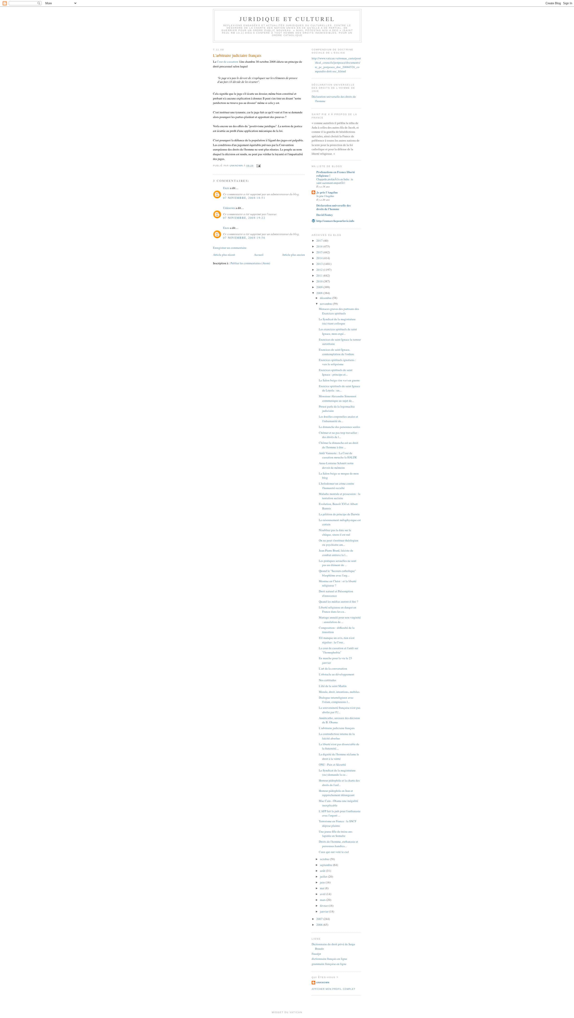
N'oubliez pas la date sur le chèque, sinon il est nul (335, 532)
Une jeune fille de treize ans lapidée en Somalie (335, 833)
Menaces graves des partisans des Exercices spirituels (339, 311)
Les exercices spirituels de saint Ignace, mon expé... (338, 331)
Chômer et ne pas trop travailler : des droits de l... (339, 435)
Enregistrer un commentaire (229, 248)
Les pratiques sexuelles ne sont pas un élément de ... (337, 563)
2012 (319, 270)
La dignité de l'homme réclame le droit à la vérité (339, 756)
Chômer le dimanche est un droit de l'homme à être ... (338, 445)
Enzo (226, 188)
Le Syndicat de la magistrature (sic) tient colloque (337, 321)
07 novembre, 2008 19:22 (244, 218)
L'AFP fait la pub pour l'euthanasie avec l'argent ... (340, 813)
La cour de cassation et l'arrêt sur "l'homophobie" (338, 650)
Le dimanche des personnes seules (339, 427)
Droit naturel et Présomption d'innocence (336, 593)
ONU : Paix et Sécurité (332, 764)
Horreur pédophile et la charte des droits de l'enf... (339, 782)
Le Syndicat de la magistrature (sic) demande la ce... (337, 772)
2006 (319, 925)
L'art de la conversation (333, 668)
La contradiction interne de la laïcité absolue (337, 736)
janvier (324, 911)
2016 (319, 246)
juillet (324, 876)
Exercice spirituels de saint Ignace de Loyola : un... (339, 388)
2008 (319, 293)
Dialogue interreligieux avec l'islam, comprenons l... (336, 700)
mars (323, 900)
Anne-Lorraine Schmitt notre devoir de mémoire (336, 465)
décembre (326, 298)
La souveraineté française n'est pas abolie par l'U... (339, 710)
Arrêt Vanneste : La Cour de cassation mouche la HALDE (338, 455)
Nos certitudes (327, 680)
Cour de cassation (227, 62)
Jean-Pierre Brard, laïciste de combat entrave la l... (336, 552)
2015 (319, 252)
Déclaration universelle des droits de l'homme (333, 207)
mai (322, 888)
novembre (326, 304)
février (324, 906)
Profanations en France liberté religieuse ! (335, 174)
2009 (319, 287)
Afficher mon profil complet (333, 989)
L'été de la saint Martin (333, 686)
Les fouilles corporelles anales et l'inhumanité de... (338, 419)
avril (323, 894)
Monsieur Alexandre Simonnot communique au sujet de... (337, 398)
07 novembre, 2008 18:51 (244, 198)
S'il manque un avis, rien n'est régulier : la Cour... (336, 640)
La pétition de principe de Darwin (339, 514)
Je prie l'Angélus (327, 192)
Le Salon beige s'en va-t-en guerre (339, 380)
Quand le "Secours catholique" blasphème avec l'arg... (337, 573)
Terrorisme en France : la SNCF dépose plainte (337, 823)
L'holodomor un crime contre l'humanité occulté (336, 485)
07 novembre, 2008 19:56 (244, 238)
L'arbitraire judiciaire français (336, 728)
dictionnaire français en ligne (329, 959)
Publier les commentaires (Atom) (250, 263)
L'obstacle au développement (336, 674)
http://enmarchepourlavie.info (335, 221)
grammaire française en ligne (329, 964)
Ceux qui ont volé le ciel (334, 852)
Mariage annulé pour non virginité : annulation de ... (340, 619)
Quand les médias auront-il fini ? (338, 601)
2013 (319, 264)
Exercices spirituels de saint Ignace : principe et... (335, 372)
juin (323, 882)
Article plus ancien (293, 255)
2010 (319, 281)
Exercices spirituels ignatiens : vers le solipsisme (337, 362)
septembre (326, 865)
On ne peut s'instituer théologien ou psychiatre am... (338, 542)
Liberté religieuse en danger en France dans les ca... (337, 609)
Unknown (229, 208)
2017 (319, 240)
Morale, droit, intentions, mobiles (339, 692)
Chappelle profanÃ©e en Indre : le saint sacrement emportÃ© (334, 181)
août (323, 871)
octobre (325, 859)
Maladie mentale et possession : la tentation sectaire (339, 496)
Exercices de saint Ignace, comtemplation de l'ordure (336, 352)
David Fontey (324, 215)
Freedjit (316, 954)
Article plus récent (224, 255)
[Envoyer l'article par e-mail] (258, 165)
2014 (319, 258)
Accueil (258, 255)
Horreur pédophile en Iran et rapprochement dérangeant (336, 793)
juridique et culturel (287, 19)
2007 (319, 919)
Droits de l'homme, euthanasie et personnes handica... (338, 844)
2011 (319, 275)
